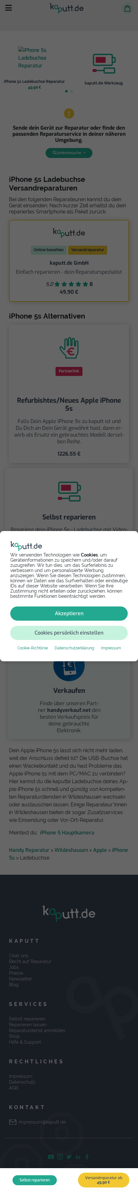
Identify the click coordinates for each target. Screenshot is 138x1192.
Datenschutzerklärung (74, 648)
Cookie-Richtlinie (32, 648)
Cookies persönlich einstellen (69, 632)
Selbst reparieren (35, 1180)
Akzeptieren (69, 613)
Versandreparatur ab (103, 1180)
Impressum (111, 648)
